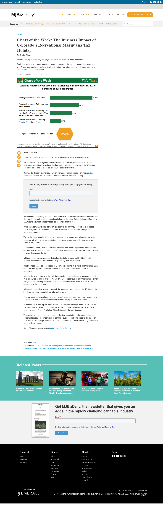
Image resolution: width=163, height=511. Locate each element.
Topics (70, 15)
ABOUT (56, 494)
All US (53, 456)
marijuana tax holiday (84, 348)
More (119, 15)
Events (111, 15)
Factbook (83, 15)
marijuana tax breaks (66, 348)
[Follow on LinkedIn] (154, 2)
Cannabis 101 (98, 15)
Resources (23, 459)
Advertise (27, 2)
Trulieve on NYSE (59, 24)
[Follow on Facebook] (151, 2)
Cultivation (54, 468)
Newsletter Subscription (140, 15)
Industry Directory (87, 468)
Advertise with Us (87, 459)
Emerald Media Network (11, 2)
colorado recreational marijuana (45, 348)
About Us (84, 456)
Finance (53, 474)
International (55, 459)
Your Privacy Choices (122, 494)
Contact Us (85, 480)
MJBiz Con (85, 465)
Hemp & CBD (55, 471)
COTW (37, 346)
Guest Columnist (87, 477)
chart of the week (65, 346)
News (19, 34)
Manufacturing (55, 465)
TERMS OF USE (135, 494)
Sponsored (23, 462)
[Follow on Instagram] (161, 2)
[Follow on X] (158, 2)
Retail (52, 462)
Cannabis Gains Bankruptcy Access (35, 24)
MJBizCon (38, 2)
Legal (52, 477)
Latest (58, 15)
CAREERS (63, 494)
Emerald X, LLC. (129, 490)
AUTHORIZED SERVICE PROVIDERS (78, 494)
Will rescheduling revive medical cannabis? (86, 24)
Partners (84, 474)
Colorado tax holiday (49, 346)
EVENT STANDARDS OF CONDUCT (102, 494)
